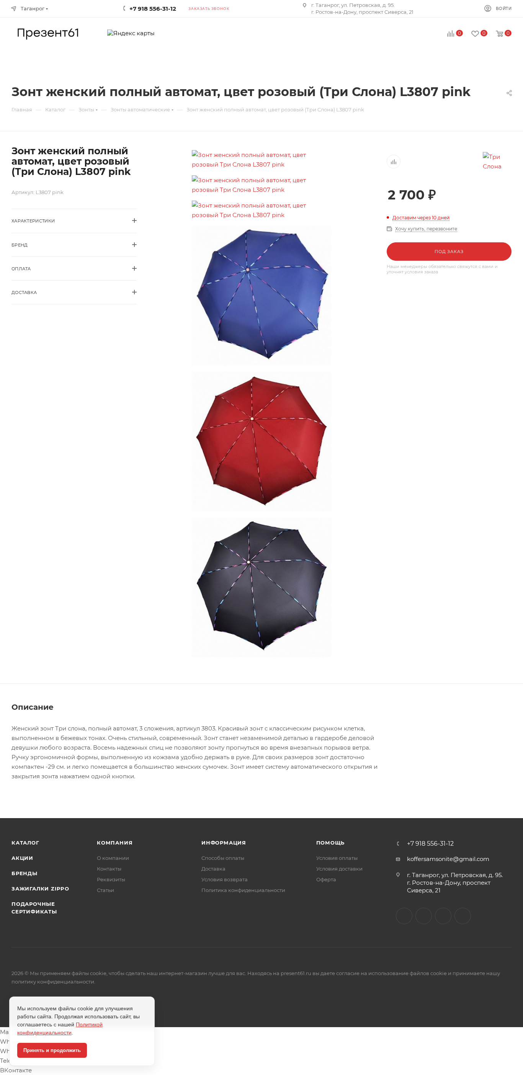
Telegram (443, 916)
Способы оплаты (222, 858)
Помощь (330, 843)
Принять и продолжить (52, 1050)
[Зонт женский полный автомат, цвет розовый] (261, 159)
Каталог (25, 843)
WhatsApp (462, 916)
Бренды (24, 873)
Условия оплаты (337, 858)
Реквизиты (111, 879)
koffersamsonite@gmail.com (448, 859)
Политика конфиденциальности (243, 890)
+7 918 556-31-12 (430, 844)
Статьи (105, 890)
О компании (113, 858)
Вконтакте (404, 916)
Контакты (109, 869)
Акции (22, 858)
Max (423, 916)
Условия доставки (339, 869)
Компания (114, 843)
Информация (223, 843)
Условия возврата (224, 879)
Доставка (213, 869)
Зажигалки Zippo (40, 888)
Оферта (326, 879)
